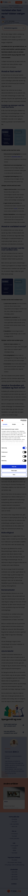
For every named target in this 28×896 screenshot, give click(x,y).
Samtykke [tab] (5, 424)
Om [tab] (23, 424)
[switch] (24, 452)
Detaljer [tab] (14, 424)
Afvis (14, 474)
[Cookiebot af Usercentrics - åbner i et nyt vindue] (20, 420)
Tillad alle (14, 466)
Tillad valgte (14, 470)
